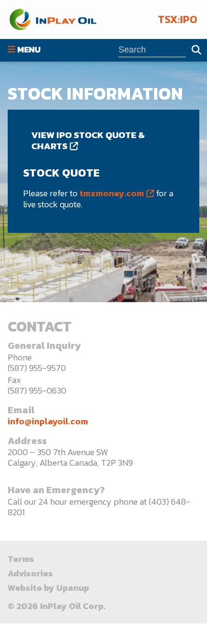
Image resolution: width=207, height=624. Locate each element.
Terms (21, 558)
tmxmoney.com (111, 193)
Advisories (30, 573)
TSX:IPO (177, 19)
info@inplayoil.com (48, 421)
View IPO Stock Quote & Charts (88, 140)
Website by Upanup (48, 587)
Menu (28, 50)
